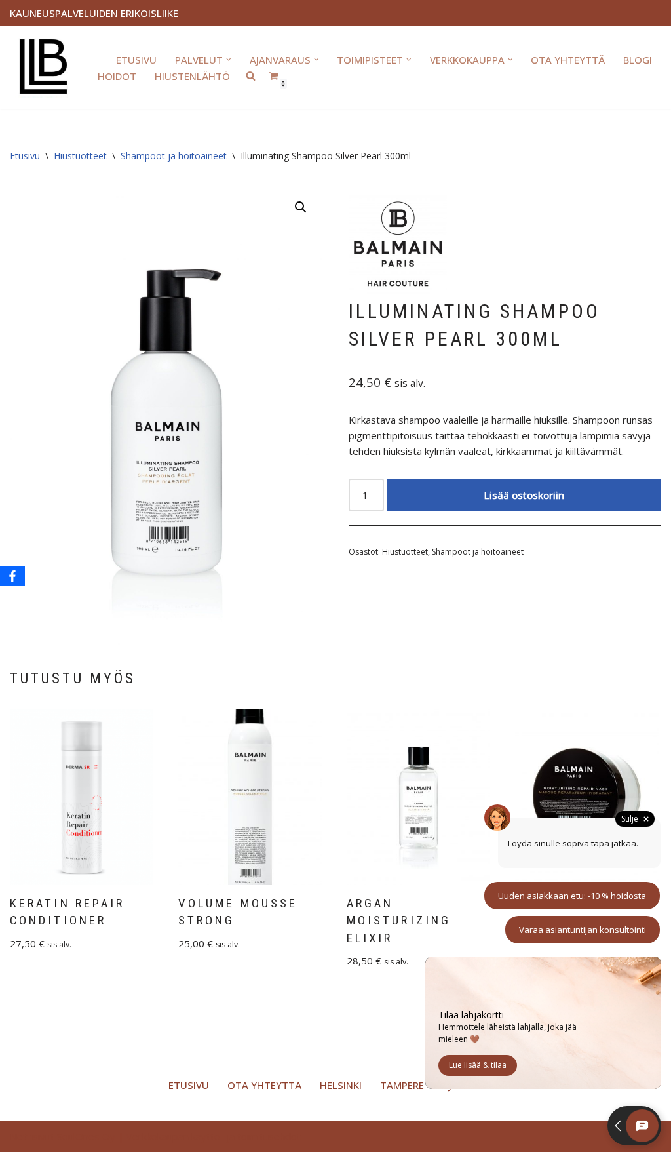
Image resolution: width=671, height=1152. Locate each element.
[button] (228, 59)
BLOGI (637, 59)
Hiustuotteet (80, 155)
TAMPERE (402, 1085)
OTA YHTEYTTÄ (568, 59)
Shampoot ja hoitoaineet (174, 155)
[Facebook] (12, 576)
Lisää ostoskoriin (524, 495)
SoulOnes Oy (86, 1136)
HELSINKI (341, 1085)
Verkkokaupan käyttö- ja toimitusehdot (213, 1136)
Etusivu (25, 155)
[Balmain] (398, 246)
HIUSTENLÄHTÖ (192, 76)
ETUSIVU (136, 59)
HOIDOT (117, 76)
